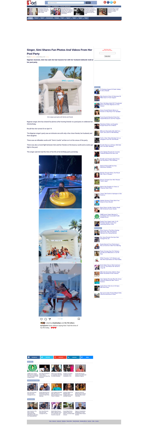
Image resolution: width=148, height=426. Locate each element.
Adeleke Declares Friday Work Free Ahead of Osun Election (109, 201)
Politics (36, 18)
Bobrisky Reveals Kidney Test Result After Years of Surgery (110, 173)
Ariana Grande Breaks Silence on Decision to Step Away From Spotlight (110, 110)
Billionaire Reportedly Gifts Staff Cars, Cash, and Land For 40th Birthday (110, 131)
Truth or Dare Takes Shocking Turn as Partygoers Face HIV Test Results (110, 138)
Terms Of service (76, 421)
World (42, 18)
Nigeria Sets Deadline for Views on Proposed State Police (109, 187)
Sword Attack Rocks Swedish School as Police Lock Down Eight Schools (68, 413)
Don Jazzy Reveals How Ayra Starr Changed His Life (31, 394)
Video (86, 18)
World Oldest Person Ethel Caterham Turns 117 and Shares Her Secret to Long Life (110, 266)
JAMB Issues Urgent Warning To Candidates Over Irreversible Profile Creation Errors (109, 216)
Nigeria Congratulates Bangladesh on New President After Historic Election (80, 413)
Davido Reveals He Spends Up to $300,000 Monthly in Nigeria (80, 375)
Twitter (93, 421)
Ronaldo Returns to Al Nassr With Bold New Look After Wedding (110, 145)
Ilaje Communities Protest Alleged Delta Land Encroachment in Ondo (110, 293)
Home (49, 6)
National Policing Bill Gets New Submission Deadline (108, 166)
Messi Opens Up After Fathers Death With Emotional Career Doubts (110, 208)
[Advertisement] (74, 34)
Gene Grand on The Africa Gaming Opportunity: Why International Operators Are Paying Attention (109, 232)
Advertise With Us (83, 421)
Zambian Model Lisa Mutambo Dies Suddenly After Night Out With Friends (68, 394)
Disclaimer (64, 421)
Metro (74, 18)
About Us (54, 421)
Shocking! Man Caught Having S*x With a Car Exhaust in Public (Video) (113, 10)
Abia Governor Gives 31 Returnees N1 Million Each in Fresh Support (110, 97)
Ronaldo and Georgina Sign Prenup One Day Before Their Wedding (109, 159)
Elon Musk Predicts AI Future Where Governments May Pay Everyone (44, 375)
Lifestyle (56, 18)
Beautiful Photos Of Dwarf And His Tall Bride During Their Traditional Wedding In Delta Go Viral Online (67, 11)
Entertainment (49, 18)
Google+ (97, 421)
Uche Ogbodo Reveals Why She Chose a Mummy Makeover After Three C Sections (110, 280)
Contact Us (56, 6)
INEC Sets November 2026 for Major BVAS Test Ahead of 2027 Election (110, 272)
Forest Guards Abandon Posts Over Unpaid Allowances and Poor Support (110, 117)
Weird (80, 18)
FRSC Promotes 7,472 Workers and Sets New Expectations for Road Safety (110, 258)
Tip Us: (65, 6)
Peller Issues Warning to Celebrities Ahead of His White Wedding (56, 375)
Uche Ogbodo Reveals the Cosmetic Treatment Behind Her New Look (110, 152)
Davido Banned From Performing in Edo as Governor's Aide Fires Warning (110, 244)
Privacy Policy (69, 421)
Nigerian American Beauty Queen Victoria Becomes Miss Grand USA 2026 (80, 394)
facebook (89, 421)
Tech (62, 18)
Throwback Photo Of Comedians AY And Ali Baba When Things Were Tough (43, 10)
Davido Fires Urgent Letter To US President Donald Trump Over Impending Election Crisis (109, 223)
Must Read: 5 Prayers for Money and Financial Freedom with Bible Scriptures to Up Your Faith (90, 11)
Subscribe (107, 56)
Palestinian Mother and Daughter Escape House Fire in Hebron (109, 124)
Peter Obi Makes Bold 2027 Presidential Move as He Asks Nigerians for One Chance (111, 105)
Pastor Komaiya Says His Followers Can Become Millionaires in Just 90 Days (109, 252)
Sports (68, 18)
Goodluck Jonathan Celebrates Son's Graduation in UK (67, 375)
